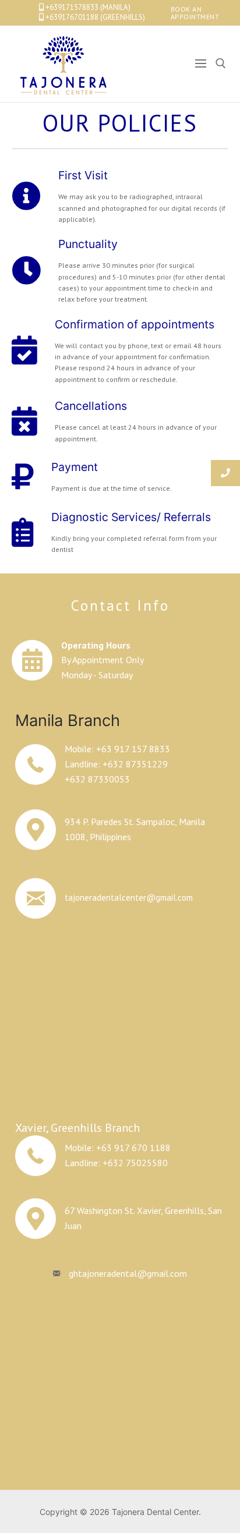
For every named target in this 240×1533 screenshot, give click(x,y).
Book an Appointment (195, 13)
